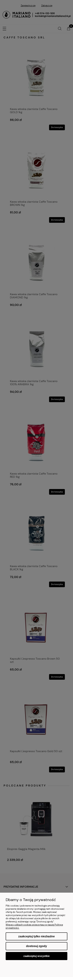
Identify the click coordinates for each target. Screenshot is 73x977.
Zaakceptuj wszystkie (36, 955)
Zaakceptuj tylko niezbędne (36, 936)
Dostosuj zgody (36, 946)
